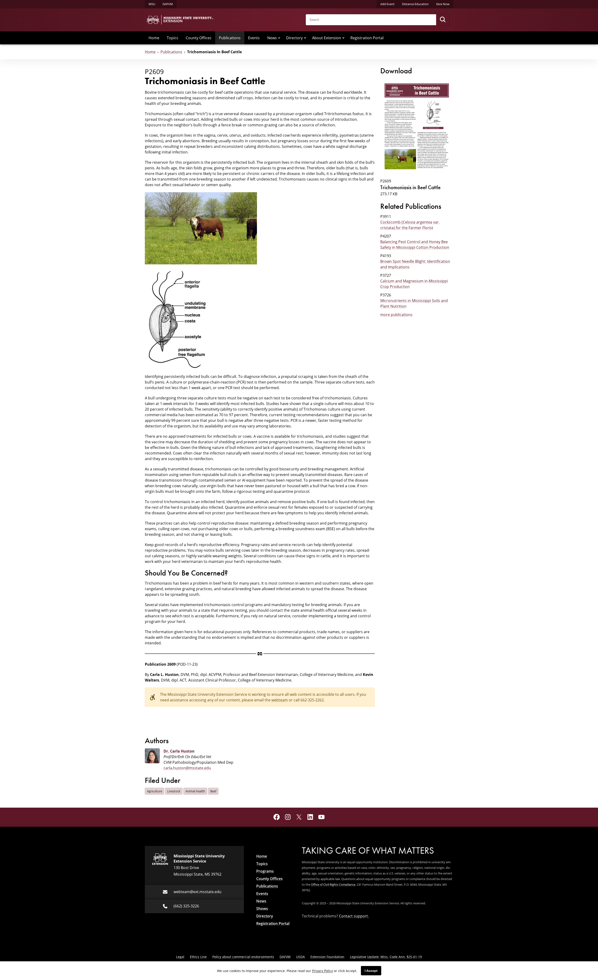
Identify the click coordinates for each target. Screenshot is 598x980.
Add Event (387, 4)
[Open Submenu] (279, 37)
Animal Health (195, 791)
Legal (180, 957)
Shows (262, 908)
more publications (396, 314)
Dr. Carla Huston (179, 751)
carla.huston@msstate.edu (187, 768)
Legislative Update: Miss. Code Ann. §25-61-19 (386, 957)
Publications (230, 37)
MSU (152, 4)
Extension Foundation (327, 957)
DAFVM (168, 4)
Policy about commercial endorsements (243, 957)
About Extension (326, 37)
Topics (172, 37)
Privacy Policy (322, 971)
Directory (294, 37)
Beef (213, 791)
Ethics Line (198, 957)
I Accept (371, 971)
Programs (265, 871)
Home (154, 37)
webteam (279, 700)
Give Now (442, 4)
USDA (300, 957)
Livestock (173, 791)
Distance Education (415, 4)
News (272, 37)
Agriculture (154, 791)
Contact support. (354, 916)
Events (254, 37)
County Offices (198, 37)
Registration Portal (367, 37)
